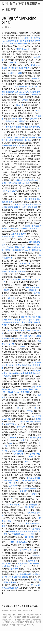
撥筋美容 (35, 78)
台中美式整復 (26, 480)
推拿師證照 (35, 529)
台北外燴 (18, 330)
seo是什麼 (23, 228)
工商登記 (27, 49)
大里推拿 (11, 330)
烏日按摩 (15, 140)
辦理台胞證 (34, 204)
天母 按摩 (13, 486)
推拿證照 (11, 73)
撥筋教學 (14, 68)
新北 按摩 (23, 336)
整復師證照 (16, 534)
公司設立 (13, 191)
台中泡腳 (17, 127)
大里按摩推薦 (9, 121)
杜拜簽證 (27, 531)
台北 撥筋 (14, 234)
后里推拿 (15, 320)
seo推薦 (25, 38)
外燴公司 (32, 38)
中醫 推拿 (19, 531)
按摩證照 (31, 561)
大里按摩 (30, 513)
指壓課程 (7, 376)
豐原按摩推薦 (24, 68)
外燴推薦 (23, 317)
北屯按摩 (30, 365)
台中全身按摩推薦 (29, 488)
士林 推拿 (17, 137)
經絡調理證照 (24, 338)
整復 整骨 (33, 228)
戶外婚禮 (11, 483)
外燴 (19, 183)
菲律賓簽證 (22, 365)
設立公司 (19, 118)
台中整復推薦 (27, 127)
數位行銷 (7, 183)
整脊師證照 (11, 437)
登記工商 (25, 204)
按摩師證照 (36, 250)
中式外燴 (29, 523)
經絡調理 (16, 86)
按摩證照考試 (35, 454)
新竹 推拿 (9, 504)
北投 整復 (35, 287)
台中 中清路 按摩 (10, 365)
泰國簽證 (22, 121)
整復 (32, 41)
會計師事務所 (7, 202)
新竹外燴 (33, 65)
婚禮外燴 (16, 373)
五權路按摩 (10, 92)
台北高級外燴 (12, 542)
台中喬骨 (25, 100)
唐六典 (21, 250)
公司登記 (16, 207)
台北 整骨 (22, 271)
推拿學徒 (35, 531)
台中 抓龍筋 (30, 537)
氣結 (13, 118)
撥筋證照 (26, 41)
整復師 (10, 207)
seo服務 (24, 207)
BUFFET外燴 (11, 424)
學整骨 (10, 137)
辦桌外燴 (36, 199)
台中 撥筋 (14, 43)
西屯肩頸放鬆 (34, 563)
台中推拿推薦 (23, 563)
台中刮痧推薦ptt (29, 92)
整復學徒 (25, 577)
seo (3, 322)
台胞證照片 (28, 322)
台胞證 (14, 183)
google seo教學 (25, 320)
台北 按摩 (25, 183)
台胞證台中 (32, 86)
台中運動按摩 (25, 263)
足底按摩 (35, 555)
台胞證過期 (13, 588)
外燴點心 (19, 180)
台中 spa (8, 322)
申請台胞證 (27, 330)
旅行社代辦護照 (8, 236)
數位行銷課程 (22, 145)
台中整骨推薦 (25, 279)
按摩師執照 (8, 577)
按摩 (37, 110)
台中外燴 (7, 140)
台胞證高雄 (21, 94)
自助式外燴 (22, 43)
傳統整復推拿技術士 (10, 271)
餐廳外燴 (19, 49)
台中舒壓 (12, 62)
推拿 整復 (9, 127)
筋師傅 (34, 494)
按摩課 (30, 336)
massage (29, 462)
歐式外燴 (12, 145)
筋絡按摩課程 (14, 247)
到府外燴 (32, 242)
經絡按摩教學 (11, 41)
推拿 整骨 (18, 504)
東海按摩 (11, 298)
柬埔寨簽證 (13, 338)
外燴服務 (9, 392)
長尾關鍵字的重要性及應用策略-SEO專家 (19, 6)
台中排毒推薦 (27, 199)
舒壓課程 (16, 279)
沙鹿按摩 (33, 118)
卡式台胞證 (31, 550)
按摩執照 (30, 456)
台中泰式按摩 (18, 322)
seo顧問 (18, 73)
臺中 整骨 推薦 (27, 373)
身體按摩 (31, 574)
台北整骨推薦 (12, 228)
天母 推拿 (19, 389)
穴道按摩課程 (20, 236)
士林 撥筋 (15, 250)
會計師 (19, 41)
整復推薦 (11, 389)
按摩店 (21, 440)
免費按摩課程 (29, 180)
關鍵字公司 (32, 207)
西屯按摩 (19, 105)
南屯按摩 (7, 320)
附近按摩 (9, 373)
